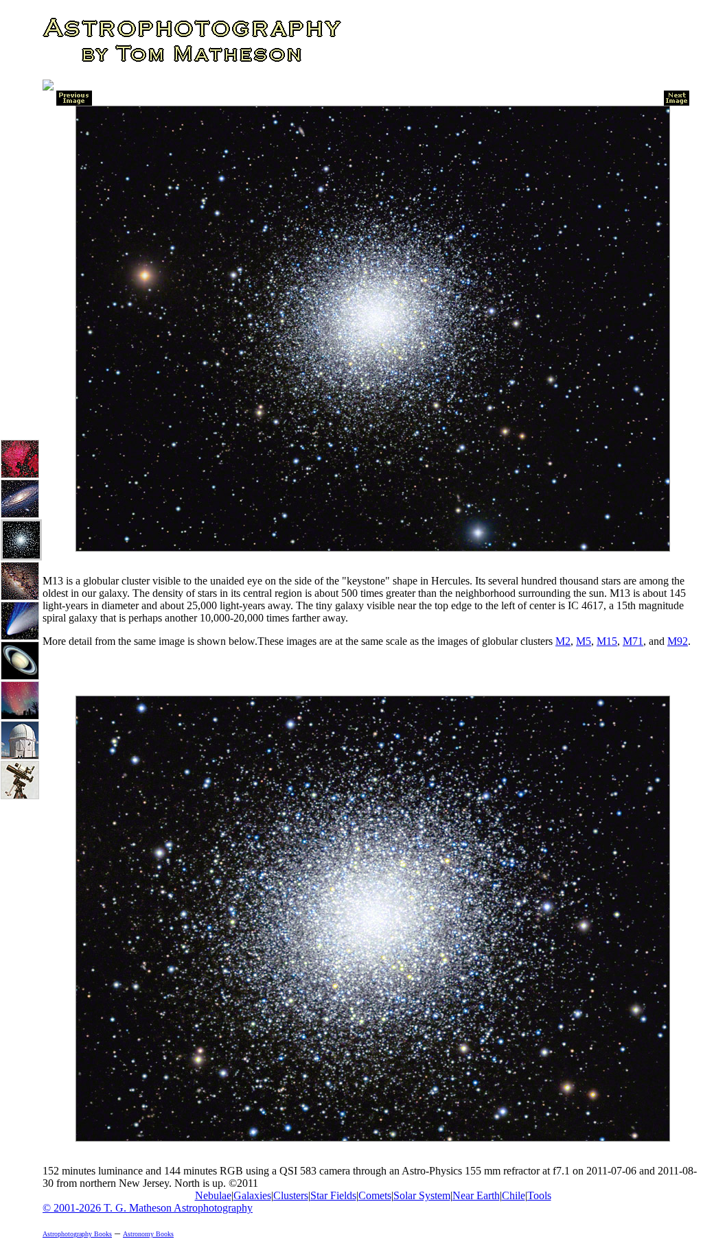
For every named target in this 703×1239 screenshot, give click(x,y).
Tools (539, 1195)
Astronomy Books (148, 1234)
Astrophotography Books (77, 1234)
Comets (374, 1195)
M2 (563, 641)
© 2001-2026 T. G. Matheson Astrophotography (148, 1208)
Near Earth (476, 1195)
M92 (677, 641)
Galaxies (252, 1195)
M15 (607, 641)
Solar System (421, 1195)
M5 (583, 641)
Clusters (290, 1195)
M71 (633, 641)
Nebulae (213, 1195)
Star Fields (333, 1195)
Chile (513, 1195)
